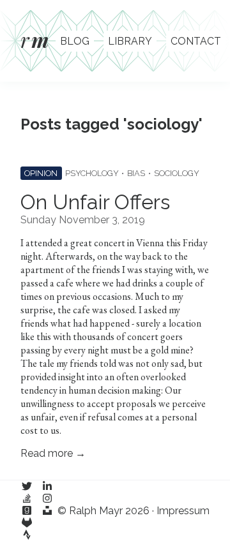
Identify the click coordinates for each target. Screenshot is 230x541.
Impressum (183, 511)
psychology (92, 173)
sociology (176, 173)
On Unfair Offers (95, 202)
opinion (40, 173)
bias (136, 173)
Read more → (53, 453)
